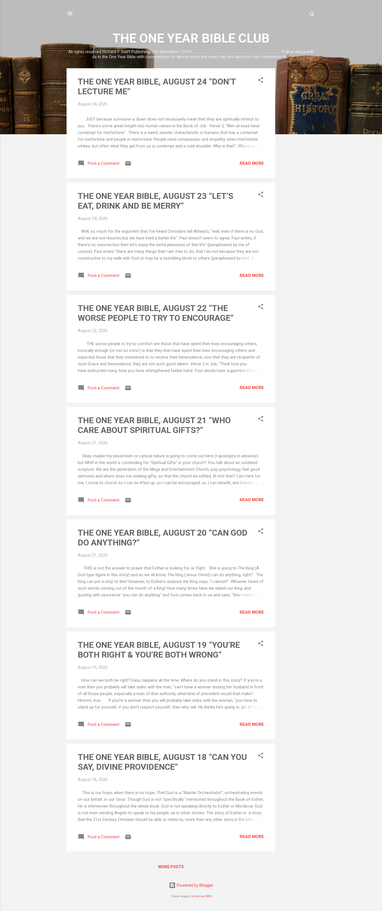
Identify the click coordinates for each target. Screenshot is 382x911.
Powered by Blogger (194, 885)
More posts (171, 867)
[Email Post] (128, 165)
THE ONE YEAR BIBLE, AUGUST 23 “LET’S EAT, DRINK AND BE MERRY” (155, 201)
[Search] (312, 15)
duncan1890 (203, 896)
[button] (260, 81)
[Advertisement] (297, 152)
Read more (252, 163)
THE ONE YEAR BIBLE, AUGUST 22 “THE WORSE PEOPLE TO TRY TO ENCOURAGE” (156, 313)
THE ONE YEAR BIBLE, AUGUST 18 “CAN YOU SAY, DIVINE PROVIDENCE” (162, 762)
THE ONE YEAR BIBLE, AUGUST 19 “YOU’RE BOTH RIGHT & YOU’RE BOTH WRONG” (159, 650)
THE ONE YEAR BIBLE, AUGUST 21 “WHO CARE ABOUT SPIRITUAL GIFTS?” (154, 425)
